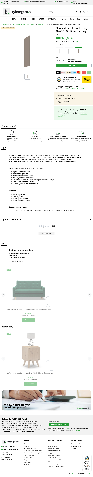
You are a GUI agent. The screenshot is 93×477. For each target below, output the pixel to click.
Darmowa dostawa (53, 444)
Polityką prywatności (76, 430)
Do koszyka (28, 320)
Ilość (57, 57)
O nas (25, 444)
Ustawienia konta (76, 446)
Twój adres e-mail (53, 421)
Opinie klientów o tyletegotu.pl (33, 453)
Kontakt (26, 446)
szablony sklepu (74, 473)
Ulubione (73, 448)
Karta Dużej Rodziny (53, 457)
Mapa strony (27, 462)
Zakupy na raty (51, 453)
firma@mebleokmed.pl (16, 261)
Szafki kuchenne (31, 24)
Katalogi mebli (28, 457)
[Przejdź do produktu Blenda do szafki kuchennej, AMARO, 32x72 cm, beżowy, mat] (78, 51)
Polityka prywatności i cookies (33, 451)
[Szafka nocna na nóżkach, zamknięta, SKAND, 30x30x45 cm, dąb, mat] (30, 351)
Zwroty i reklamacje (53, 448)
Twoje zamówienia (76, 444)
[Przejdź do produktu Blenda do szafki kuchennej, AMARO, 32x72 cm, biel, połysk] (59, 51)
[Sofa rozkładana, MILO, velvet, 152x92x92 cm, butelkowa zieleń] (28, 287)
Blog (25, 460)
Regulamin (67, 428)
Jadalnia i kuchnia (20, 24)
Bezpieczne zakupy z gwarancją (56, 464)
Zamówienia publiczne (54, 451)
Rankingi (26, 464)
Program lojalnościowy (54, 455)
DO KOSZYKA (71, 66)
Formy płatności (52, 446)
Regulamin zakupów (30, 448)
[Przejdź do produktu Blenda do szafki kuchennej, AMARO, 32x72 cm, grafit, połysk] (69, 51)
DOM (13, 24)
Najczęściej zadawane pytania (56, 466)
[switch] (87, 469)
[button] (80, 11)
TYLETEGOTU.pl (5, 24)
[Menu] (90, 456)
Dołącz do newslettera (59, 425)
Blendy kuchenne (42, 24)
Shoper (88, 473)
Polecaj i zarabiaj (29, 455)
